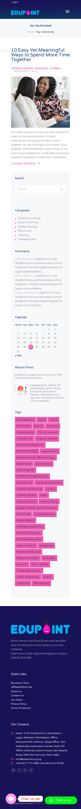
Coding (52, 426)
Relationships (28, 558)
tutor (48, 577)
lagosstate (49, 501)
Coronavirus (47, 432)
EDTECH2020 (27, 451)
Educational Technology (36, 457)
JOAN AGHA (26, 495)
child (53, 419)
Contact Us (17, 695)
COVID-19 (24, 438)
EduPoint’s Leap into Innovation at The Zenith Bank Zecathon (38, 376)
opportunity (26, 545)
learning (23, 514)
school (22, 564)
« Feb (18, 355)
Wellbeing (41, 583)
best (41, 419)
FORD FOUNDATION (32, 476)
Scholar (49, 558)
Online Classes (29, 533)
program (46, 545)
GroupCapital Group (22, 803)
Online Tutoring (27, 226)
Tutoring (55, 68)
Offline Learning (30, 526)
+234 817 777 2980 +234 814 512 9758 (40, 763)
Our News (16, 699)
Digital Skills (47, 438)
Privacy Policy (19, 704)
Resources (41, 68)
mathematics (44, 514)
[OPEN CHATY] (11, 798)
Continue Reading (23, 163)
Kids (43, 495)
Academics (25, 419)
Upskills (23, 583)
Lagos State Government (36, 507)
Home (30, 32)
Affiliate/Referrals (21, 687)
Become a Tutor (20, 683)
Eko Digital (25, 470)
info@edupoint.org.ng (28, 759)
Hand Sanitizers (49, 482)
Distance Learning (22, 68)
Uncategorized (27, 239)
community (25, 432)
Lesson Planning (28, 222)
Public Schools (28, 551)
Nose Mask (25, 520)
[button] (61, 800)
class (39, 426)
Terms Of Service (21, 708)
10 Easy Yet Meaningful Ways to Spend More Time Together (40, 55)
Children (23, 426)
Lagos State (26, 501)
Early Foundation (30, 445)
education (50, 451)
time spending (28, 577)
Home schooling (29, 489)
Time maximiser (29, 570)
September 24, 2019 (25, 71)
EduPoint (24, 463)
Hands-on (24, 482)
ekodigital (44, 463)
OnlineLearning (29, 539)
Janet (50, 489)
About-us (16, 691)
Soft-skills (40, 564)
